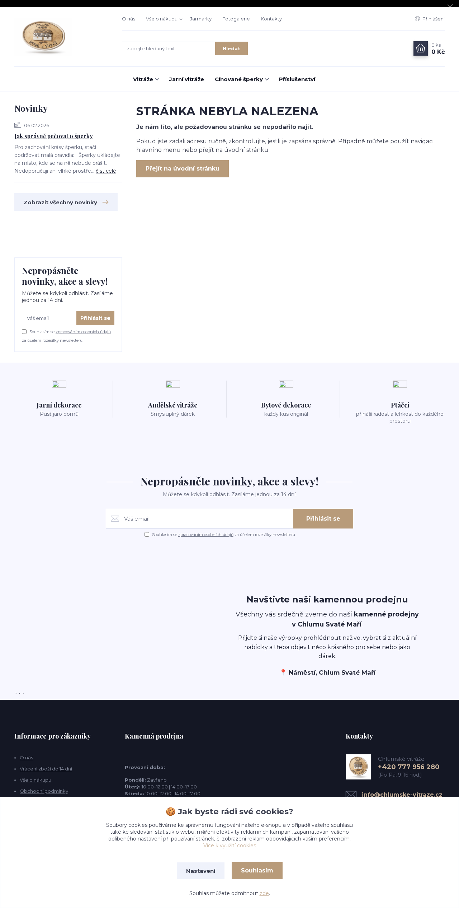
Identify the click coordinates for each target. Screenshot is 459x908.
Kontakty (271, 19)
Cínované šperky (239, 79)
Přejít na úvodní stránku (182, 168)
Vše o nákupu (162, 19)
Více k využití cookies (229, 845)
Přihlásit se (95, 318)
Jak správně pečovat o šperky (53, 136)
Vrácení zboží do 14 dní (46, 769)
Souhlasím (257, 870)
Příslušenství (297, 79)
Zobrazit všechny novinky (60, 202)
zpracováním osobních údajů (83, 331)
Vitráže (143, 79)
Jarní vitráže (186, 79)
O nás (128, 19)
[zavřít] (450, 7)
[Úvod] (61, 37)
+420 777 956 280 (409, 767)
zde (264, 893)
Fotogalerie (236, 19)
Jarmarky (201, 19)
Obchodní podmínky (44, 791)
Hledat (231, 48)
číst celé (106, 171)
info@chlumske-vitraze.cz (402, 794)
